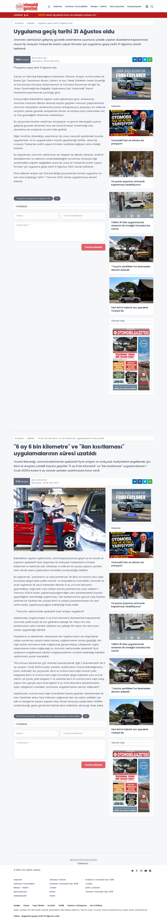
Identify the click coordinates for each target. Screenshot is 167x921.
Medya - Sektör (99, 6)
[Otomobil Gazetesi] (27, 6)
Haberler (57, 6)
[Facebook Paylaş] (139, 59)
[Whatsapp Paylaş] (150, 59)
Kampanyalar (134, 6)
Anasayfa (19, 23)
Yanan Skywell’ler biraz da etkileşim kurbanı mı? (67, 15)
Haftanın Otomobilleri (76, 6)
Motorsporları (117, 6)
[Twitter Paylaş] (144, 59)
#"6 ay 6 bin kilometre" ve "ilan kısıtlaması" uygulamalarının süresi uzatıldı (47, 716)
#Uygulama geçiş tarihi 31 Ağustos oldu (33, 198)
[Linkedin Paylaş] (134, 59)
